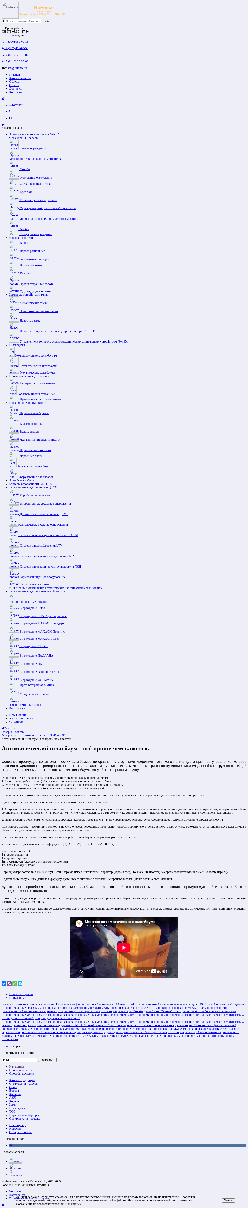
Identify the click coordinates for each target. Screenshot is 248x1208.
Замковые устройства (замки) (28, 294)
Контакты (15, 92)
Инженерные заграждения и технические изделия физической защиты (55, 587)
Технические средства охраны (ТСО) (33, 487)
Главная (14, 74)
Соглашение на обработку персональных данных (48, 1203)
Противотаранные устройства (29, 376)
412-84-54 (16, 48)
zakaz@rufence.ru (16, 68)
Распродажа (17, 708)
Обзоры (14, 81)
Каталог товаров (20, 78)
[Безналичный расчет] (15, 1174)
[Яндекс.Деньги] (15, 1161)
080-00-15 (16, 41)
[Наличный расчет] (15, 1168)
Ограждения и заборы (23, 137)
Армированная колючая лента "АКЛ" (34, 134)
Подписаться (47, 1059)
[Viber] (9, 983)
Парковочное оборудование (27, 402)
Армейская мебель (21, 480)
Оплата (14, 85)
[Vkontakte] (11, 1145)
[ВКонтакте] (4, 983)
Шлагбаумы (17, 345)
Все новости (10, 1039)
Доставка (15, 88)
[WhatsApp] (14, 983)
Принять (228, 1200)
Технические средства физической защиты (37, 591)
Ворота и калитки (21, 237)
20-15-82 (16, 54)
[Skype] (20, 983)
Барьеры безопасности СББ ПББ (30, 483)
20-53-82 (16, 61)
